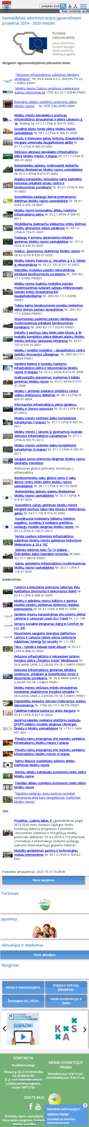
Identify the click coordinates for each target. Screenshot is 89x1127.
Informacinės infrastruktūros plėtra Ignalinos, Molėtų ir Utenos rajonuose (45, 406)
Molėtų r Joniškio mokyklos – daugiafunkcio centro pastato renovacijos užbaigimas (49, 352)
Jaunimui (9, 919)
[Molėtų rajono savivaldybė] (7, 6)
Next (83, 1028)
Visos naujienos (43, 880)
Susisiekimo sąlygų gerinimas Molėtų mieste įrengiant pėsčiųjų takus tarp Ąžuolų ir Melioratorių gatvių (50, 509)
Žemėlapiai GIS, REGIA (23, 1001)
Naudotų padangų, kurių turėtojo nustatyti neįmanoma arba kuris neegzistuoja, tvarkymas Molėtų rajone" (47, 797)
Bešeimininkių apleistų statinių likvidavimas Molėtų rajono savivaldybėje (44, 493)
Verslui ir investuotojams (23, 987)
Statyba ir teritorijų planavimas (66, 987)
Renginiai (10, 965)
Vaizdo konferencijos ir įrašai (66, 1001)
